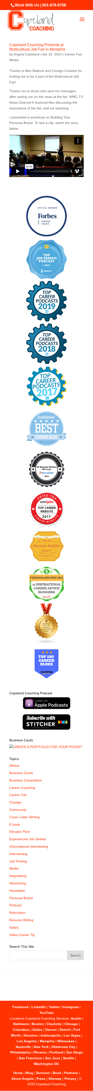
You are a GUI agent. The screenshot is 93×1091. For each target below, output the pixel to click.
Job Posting (18, 861)
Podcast (15, 905)
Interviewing (18, 854)
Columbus (21, 1030)
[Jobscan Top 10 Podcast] (46, 278)
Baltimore (21, 1024)
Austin (76, 1018)
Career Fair (73, 54)
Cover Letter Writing (24, 817)
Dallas (37, 1030)
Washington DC (46, 1064)
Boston (38, 1024)
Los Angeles (27, 1041)
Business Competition (25, 780)
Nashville (23, 1047)
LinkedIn (38, 1007)
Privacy (70, 1078)
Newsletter (17, 891)
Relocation (17, 913)
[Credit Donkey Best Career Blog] (46, 448)
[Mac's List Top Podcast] (46, 405)
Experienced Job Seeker (27, 839)
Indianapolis (51, 1035)
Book (57, 1073)
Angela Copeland (27, 54)
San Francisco (30, 1058)
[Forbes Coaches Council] (46, 235)
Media (14, 60)
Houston (31, 1035)
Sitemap (55, 1078)
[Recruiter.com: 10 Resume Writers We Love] (46, 488)
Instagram (70, 1007)
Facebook (20, 1007)
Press (41, 1078)
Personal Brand (21, 898)
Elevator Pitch (19, 832)
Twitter (54, 1007)
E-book (14, 824)
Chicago (71, 1024)
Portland (56, 1052)
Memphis (47, 1041)
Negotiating (17, 876)
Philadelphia (20, 1052)
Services (43, 1073)
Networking (17, 883)
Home (18, 1073)
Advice (14, 765)
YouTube (46, 1013)
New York (41, 1047)
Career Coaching (22, 788)
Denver (51, 1030)
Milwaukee (66, 1041)
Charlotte (54, 1024)
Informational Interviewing (28, 846)
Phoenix (40, 1052)
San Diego (74, 1052)
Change (15, 802)
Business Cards (21, 773)
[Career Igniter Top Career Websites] (46, 525)
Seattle (68, 1058)
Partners (71, 1073)
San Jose (52, 1058)
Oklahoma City (63, 1047)
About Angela (22, 1078)
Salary (14, 927)
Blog (29, 1073)
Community (17, 810)
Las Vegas (72, 1035)
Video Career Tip (22, 935)
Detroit (65, 1030)
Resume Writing (21, 920)
